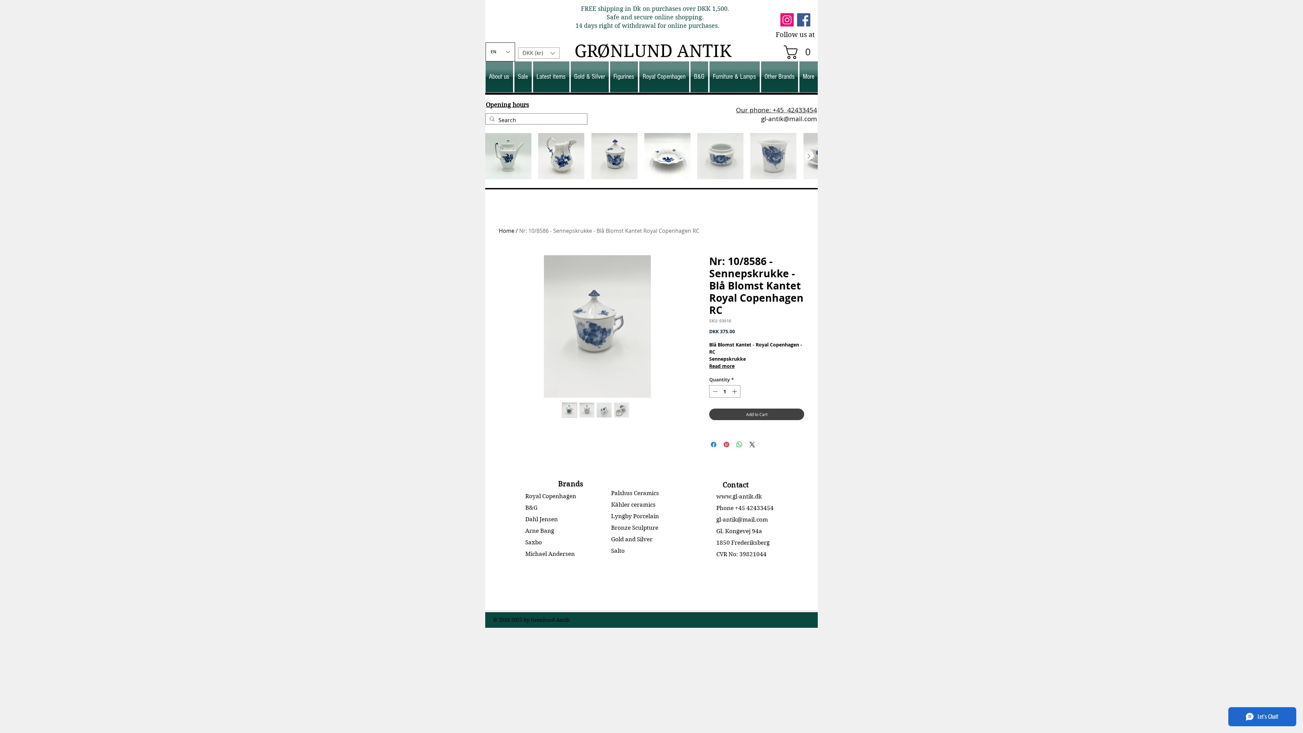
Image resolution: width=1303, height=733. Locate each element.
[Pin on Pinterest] (726, 444)
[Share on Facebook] (714, 444)
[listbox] (539, 53)
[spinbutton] (725, 391)
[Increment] (735, 391)
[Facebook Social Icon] (803, 19)
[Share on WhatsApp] (739, 444)
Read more (722, 366)
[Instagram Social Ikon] (787, 19)
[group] (651, 156)
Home (506, 230)
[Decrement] (714, 391)
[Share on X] (752, 444)
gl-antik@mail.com (789, 118)
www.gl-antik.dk (739, 496)
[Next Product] (809, 156)
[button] (800, 52)
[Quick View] (508, 156)
